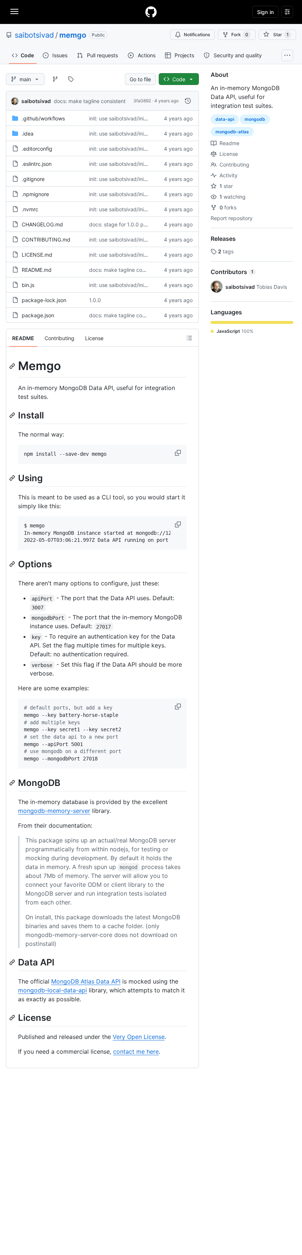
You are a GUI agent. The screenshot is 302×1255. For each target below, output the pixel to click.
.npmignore (35, 194)
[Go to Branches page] (55, 79)
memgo (72, 35)
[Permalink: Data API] (13, 962)
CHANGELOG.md (42, 224)
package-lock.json (44, 300)
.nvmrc (30, 209)
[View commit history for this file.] (188, 101)
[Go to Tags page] (70, 79)
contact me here (136, 1051)
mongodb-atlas (232, 131)
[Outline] (189, 338)
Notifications (197, 34)
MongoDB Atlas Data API (85, 981)
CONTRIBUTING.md (46, 239)
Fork (239, 34)
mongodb (255, 119)
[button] (178, 453)
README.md (37, 270)
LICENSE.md (37, 255)
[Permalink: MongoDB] (13, 782)
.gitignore (33, 179)
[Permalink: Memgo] (13, 366)
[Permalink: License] (13, 1018)
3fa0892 (142, 100)
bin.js (28, 285)
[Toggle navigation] (14, 11)
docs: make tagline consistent (90, 101)
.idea (28, 133)
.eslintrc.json (37, 164)
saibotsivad (34, 35)
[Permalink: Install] (13, 415)
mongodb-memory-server (54, 810)
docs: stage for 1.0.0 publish (123, 224)
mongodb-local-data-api (52, 990)
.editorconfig (37, 149)
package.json (38, 315)
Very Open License (139, 1036)
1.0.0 (95, 300)
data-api (224, 119)
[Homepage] (151, 12)
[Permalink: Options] (13, 564)
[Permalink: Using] (13, 478)
